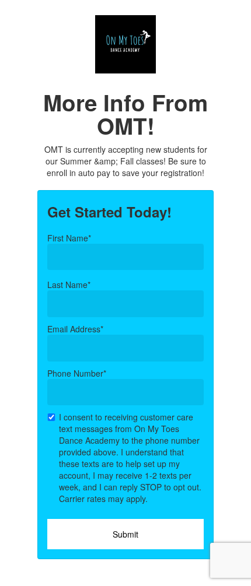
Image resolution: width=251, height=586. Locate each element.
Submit (125, 534)
